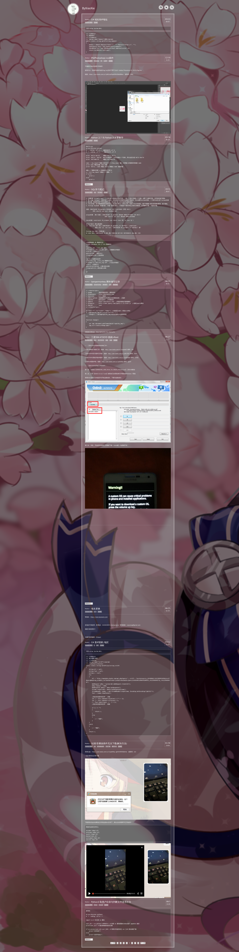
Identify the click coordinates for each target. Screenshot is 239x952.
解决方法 (114, 746)
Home (87, 19)
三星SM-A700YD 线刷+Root (104, 337)
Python (95, 905)
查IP (97, 645)
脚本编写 (105, 284)
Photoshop (96, 61)
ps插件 (105, 61)
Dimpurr (98, 637)
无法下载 (108, 746)
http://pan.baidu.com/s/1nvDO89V (119, 357)
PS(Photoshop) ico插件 (102, 58)
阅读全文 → (88, 184)
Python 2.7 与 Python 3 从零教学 (107, 137)
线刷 (111, 340)
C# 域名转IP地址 (99, 19)
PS (101, 61)
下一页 (143, 943)
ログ (95, 611)
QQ (95, 746)
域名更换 (95, 608)
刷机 (107, 340)
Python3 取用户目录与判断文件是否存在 (111, 902)
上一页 (113, 943)
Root (95, 340)
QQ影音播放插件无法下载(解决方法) (109, 743)
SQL (95, 192)
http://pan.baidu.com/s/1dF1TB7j (119, 353)
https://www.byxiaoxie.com (99, 617)
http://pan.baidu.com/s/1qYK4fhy (112, 361)
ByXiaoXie (88, 8)
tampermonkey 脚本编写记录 (105, 281)
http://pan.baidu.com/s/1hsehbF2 (116, 349)
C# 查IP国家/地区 (100, 642)
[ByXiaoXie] (73, 10)
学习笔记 (100, 192)
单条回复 (115, 284)
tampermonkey (97, 284)
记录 (110, 284)
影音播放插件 (100, 746)
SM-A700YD (101, 340)
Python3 (101, 905)
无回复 (95, 22)
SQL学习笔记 (97, 189)
